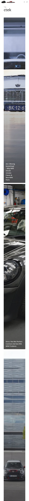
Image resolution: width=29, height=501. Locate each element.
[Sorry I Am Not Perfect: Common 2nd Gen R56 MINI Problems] (14, 266)
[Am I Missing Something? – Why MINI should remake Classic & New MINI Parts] (14, 100)
